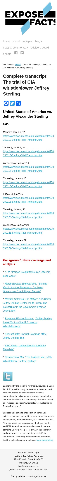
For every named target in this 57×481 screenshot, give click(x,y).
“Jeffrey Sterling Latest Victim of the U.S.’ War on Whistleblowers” (27, 322)
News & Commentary (15, 47)
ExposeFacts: (12, 334)
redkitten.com (24, 476)
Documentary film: (14, 357)
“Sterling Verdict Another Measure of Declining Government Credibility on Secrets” (25, 287)
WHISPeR (27, 41)
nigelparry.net (40, 476)
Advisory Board (40, 47)
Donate (6, 54)
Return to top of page (28, 452)
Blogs (38, 41)
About (16, 41)
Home (6, 41)
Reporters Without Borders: (19, 318)
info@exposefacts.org (28, 466)
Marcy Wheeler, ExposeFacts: (21, 283)
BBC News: (11, 345)
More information (44, 440)
